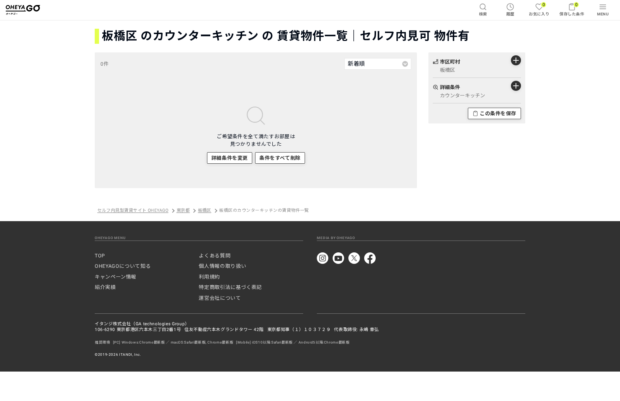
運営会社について (220, 298)
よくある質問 (214, 255)
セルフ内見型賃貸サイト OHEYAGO (132, 210)
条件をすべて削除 (279, 158)
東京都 (183, 210)
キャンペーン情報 (115, 277)
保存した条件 (571, 9)
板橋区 (204, 210)
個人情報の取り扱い (222, 266)
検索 (483, 14)
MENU (603, 14)
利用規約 (209, 277)
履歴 (510, 14)
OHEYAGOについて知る (123, 266)
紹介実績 (105, 287)
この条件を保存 (498, 113)
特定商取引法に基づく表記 (230, 287)
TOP (100, 255)
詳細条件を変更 (229, 158)
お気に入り (539, 9)
